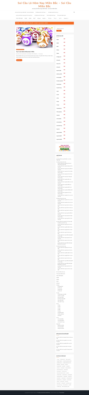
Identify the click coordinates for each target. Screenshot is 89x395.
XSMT (34, 18)
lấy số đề (58, 364)
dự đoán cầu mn (59, 362)
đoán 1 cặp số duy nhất (65, 386)
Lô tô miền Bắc (59, 118)
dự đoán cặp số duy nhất (67, 362)
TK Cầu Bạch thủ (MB (62, 294)
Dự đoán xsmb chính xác (40, 12)
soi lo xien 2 (58, 383)
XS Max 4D (58, 60)
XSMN (30, 18)
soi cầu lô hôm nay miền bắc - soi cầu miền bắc (24, 53)
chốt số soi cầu (62, 359)
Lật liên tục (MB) (61, 295)
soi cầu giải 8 (70, 374)
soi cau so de (66, 369)
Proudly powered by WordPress (43, 392)
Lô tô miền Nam (59, 122)
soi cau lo (58, 367)
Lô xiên (58, 94)
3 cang (58, 359)
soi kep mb (64, 379)
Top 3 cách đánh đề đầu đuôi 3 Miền (25, 51)
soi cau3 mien (59, 366)
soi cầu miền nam (59, 376)
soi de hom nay (59, 379)
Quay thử (66, 18)
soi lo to (58, 381)
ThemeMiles (61, 392)
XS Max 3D (58, 67)
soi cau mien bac (68, 367)
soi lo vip (66, 381)
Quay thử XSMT (61, 326)
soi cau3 (66, 364)
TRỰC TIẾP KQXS (19, 18)
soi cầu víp (69, 376)
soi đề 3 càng (59, 386)
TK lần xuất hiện (61, 314)
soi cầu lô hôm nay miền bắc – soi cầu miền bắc (24, 12)
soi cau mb (62, 367)
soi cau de (67, 366)
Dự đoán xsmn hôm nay (39, 15)
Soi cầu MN (65, 376)
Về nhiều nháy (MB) (61, 298)
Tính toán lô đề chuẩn (61, 15)
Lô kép (58, 98)
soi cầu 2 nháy (59, 374)
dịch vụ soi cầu (68, 359)
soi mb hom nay (68, 383)
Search (59, 30)
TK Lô (55, 18)
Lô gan (58, 91)
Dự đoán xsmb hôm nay (53, 12)
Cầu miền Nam (59, 84)
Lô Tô (60, 18)
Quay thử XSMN (59, 139)
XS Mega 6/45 (60, 286)
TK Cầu (49, 18)
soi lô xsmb (63, 383)
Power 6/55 (58, 63)
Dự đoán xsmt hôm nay (62, 222)
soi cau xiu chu (64, 371)
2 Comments (41, 53)
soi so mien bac (65, 384)
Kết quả (38, 18)
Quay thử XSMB (59, 132)
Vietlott (43, 18)
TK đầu (58, 101)
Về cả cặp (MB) (59, 77)
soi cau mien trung (60, 369)
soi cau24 (63, 366)
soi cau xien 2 (59, 371)
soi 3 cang (62, 364)
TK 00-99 (58, 115)
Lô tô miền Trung (59, 125)
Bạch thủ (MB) (59, 70)
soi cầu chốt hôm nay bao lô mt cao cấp (24, 15)
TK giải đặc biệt (59, 108)
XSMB (26, 18)
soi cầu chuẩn (65, 374)
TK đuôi (59, 311)
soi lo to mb (62, 381)
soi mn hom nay (59, 384)
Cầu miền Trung (59, 87)
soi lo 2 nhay (69, 379)
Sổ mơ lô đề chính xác (51, 15)
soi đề (70, 384)
